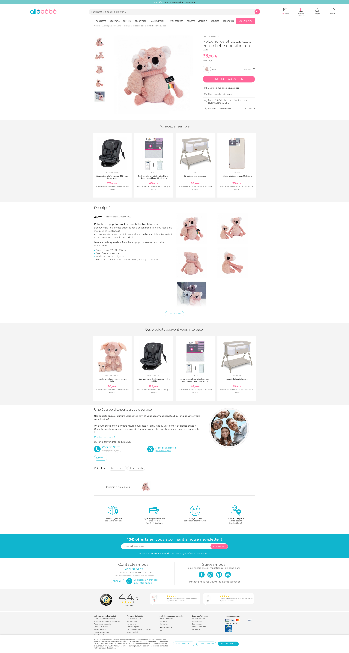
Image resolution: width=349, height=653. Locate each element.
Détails (205, 50)
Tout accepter (228, 644)
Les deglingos (211, 36)
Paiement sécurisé (232, 617)
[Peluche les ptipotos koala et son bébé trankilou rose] (145, 486)
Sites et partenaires (166, 618)
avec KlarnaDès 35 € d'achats (154, 520)
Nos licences (164, 624)
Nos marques (131, 624)
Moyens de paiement (101, 632)
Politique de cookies (101, 627)
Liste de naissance (198, 618)
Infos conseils (196, 621)
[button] (210, 61)
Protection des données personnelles (107, 621)
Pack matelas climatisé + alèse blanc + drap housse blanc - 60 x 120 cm (153, 177)
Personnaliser (183, 644)
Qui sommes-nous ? (134, 618)
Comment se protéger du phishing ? (139, 629)
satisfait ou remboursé (195, 519)
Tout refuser (206, 644)
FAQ (161, 630)
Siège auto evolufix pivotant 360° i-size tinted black (112, 177)
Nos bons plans (132, 621)
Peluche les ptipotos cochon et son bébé (112, 380)
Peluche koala (136, 468)
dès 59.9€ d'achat (113, 519)
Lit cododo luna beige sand (195, 176)
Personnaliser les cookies (102, 624)
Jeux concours (197, 624)
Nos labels (163, 621)
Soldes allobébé (132, 632)
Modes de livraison (100, 629)
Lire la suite (174, 313)
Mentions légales (133, 627)
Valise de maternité (199, 627)
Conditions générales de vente (104, 618)
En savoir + (250, 108)
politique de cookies (107, 648)
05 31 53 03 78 (235, 523)
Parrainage (196, 629)
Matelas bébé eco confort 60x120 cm (237, 176)
